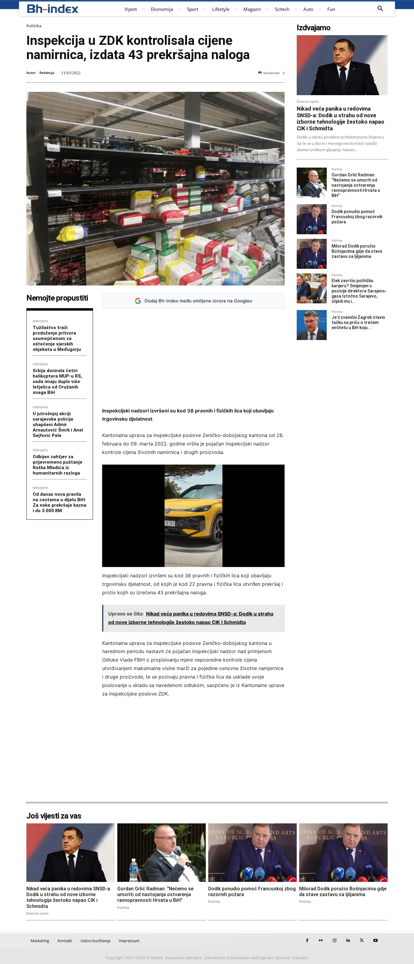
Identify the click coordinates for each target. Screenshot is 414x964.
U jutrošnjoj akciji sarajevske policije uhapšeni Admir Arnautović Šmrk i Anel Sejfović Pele (58, 424)
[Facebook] (307, 940)
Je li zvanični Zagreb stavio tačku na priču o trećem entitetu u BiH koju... (358, 322)
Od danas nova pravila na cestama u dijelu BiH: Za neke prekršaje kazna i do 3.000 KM (59, 502)
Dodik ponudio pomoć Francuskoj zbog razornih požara (357, 216)
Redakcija (46, 72)
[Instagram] (334, 940)
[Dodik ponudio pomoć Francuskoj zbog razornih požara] (312, 219)
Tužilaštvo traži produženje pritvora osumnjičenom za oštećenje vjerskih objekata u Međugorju (57, 338)
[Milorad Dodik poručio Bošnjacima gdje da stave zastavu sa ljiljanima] (312, 254)
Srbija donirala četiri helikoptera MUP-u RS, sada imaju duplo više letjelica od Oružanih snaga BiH (57, 381)
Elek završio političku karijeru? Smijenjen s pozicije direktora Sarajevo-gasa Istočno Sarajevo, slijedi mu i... (359, 290)
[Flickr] (321, 940)
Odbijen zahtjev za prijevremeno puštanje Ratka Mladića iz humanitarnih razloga (57, 465)
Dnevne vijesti (308, 101)
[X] (361, 940)
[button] (380, 9)
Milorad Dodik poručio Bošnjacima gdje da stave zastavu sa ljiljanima (357, 251)
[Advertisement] (193, 357)
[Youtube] (375, 940)
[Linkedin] (348, 940)
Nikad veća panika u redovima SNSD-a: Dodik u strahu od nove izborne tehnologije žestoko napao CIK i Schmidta (340, 118)
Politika (34, 25)
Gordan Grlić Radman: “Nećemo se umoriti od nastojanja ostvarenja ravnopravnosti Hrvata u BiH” (356, 185)
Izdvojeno (40, 320)
